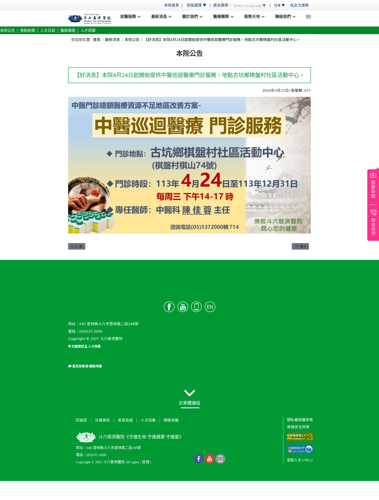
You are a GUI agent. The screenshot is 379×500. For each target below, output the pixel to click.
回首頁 (81, 420)
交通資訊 (77, 346)
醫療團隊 (221, 16)
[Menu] (308, 17)
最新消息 (159, 16)
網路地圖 (95, 366)
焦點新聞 (27, 30)
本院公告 (7, 30)
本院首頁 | (174, 5)
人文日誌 (47, 30)
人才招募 (88, 30)
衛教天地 (252, 16)
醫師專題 (67, 30)
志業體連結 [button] (189, 403)
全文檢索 (302, 5)
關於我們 (190, 16)
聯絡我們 (283, 16)
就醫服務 (128, 16)
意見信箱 (78, 366)
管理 (145, 462)
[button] (189, 393)
